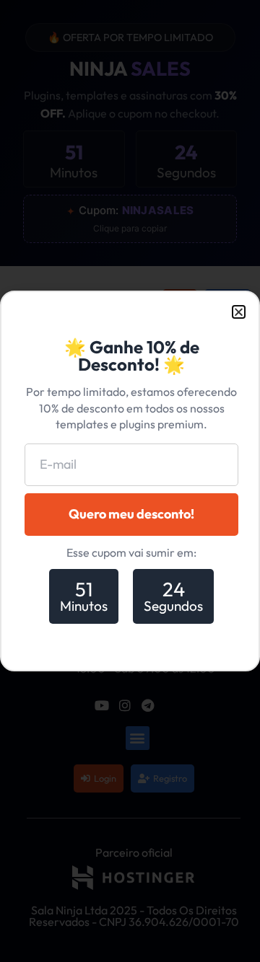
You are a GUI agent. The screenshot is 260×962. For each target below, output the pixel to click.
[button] (238, 311)
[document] (130, 481)
